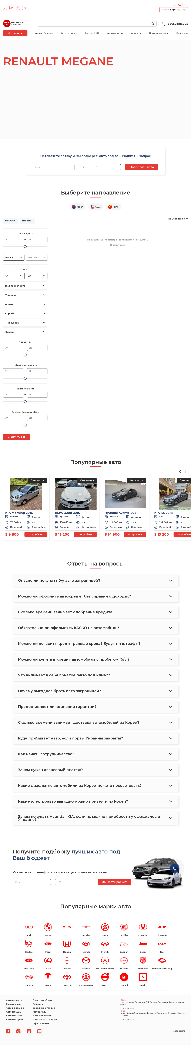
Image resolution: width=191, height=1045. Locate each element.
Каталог (17, 33)
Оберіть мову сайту (173, 9)
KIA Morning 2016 (19, 513)
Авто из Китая (115, 33)
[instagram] (18, 8)
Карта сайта (178, 1031)
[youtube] (24, 8)
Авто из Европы (42, 1015)
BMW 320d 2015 (67, 513)
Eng (173, 5)
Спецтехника (13, 1004)
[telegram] (5, 8)
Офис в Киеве (41, 1023)
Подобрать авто (142, 167)
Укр (186, 5)
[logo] (13, 23)
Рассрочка (182, 33)
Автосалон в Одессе (45, 1019)
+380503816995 (177, 23)
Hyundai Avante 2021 (121, 513)
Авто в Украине (44, 33)
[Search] (154, 24)
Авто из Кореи (69, 33)
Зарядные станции (44, 1008)
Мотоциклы (39, 1011)
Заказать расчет (114, 882)
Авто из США (92, 33)
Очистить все (16, 436)
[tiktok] (11, 8)
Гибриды (38, 1004)
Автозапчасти (14, 1000)
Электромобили (42, 1000)
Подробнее (36, 534)
